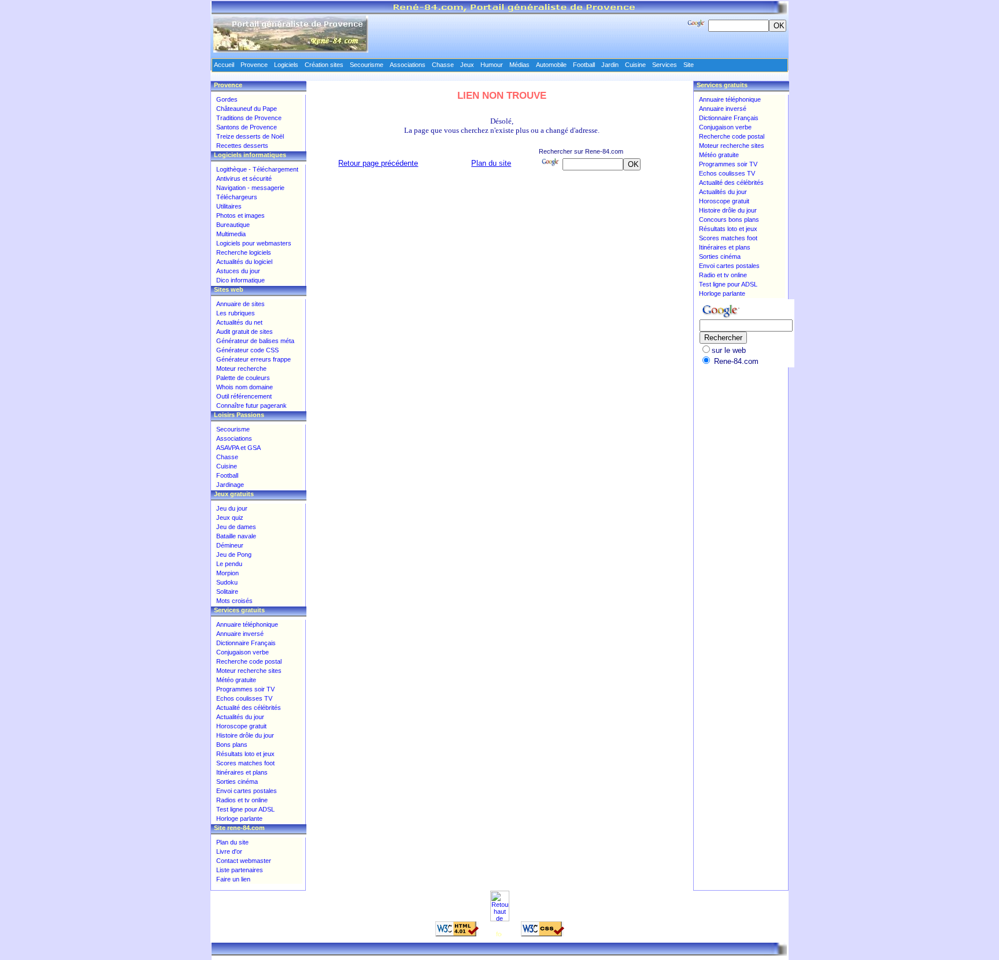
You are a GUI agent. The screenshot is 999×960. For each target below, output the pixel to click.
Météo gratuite (236, 679)
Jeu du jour (231, 508)
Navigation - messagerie (250, 187)
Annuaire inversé (240, 633)
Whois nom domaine (244, 387)
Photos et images (240, 215)
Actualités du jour (240, 716)
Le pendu (229, 563)
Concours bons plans (729, 219)
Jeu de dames (236, 526)
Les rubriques (235, 313)
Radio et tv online (723, 274)
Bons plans (231, 744)
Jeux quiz (229, 517)
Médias (519, 64)
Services (664, 64)
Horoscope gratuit (241, 726)
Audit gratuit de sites (244, 331)
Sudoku (227, 582)
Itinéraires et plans (242, 772)
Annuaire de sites (240, 303)
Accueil (224, 64)
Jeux (467, 64)
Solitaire (227, 591)
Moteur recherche (241, 368)
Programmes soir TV (245, 689)
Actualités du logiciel (244, 261)
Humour (491, 64)
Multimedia (231, 233)
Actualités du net (239, 322)
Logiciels (286, 64)
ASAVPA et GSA (238, 447)
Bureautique (233, 224)
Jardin (610, 64)
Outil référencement (244, 396)
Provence (254, 64)
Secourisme (233, 429)
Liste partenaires (239, 869)
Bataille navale (236, 536)
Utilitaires (229, 206)
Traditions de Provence (249, 117)
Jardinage (230, 484)
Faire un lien (233, 879)
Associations (234, 438)
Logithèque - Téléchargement (257, 169)
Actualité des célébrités (248, 707)
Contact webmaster (243, 860)
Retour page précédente (378, 163)
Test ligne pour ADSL (245, 809)
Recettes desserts (242, 145)
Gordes (227, 99)
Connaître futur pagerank (251, 405)
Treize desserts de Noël (250, 136)
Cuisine (226, 466)
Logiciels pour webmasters (253, 243)
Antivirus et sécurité (244, 178)
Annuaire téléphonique (247, 624)
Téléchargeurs (236, 197)
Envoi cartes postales (246, 790)
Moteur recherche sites (249, 670)
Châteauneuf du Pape (246, 108)
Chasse (227, 456)
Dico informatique (240, 280)
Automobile (551, 64)
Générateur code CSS (247, 350)
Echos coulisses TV (244, 698)
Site (688, 64)
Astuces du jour (238, 270)
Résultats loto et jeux (245, 753)
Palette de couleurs (243, 377)
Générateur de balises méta (255, 340)
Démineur (229, 545)
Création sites (324, 64)
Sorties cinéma (237, 781)
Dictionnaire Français (246, 642)
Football (227, 475)
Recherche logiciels (243, 252)
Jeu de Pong (233, 554)
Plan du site (491, 163)
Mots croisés (234, 600)
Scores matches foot (245, 763)
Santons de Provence (246, 127)
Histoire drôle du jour (245, 735)
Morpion (227, 573)
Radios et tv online (242, 800)
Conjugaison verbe (242, 652)
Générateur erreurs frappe (253, 359)
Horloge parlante (239, 818)
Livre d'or (229, 851)
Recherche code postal (249, 661)
